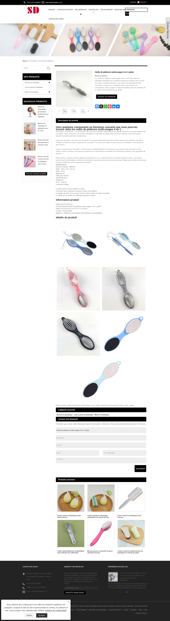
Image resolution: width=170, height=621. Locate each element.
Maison (51, 10)
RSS (140, 610)
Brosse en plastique (32, 82)
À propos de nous (65, 10)
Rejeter (29, 615)
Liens (126, 610)
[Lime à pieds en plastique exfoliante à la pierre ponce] (101, 498)
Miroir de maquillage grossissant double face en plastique (43, 111)
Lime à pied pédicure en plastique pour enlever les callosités (70, 552)
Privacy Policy (141, 613)
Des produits (81, 10)
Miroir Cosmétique (31, 92)
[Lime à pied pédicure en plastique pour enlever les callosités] (71, 533)
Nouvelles (94, 10)
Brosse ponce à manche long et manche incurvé (100, 552)
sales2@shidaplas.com (53, 2)
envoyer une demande (124, 10)
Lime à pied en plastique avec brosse (129, 516)
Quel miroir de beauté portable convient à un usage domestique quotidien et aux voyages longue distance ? (133, 575)
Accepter (42, 615)
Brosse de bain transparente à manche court (43, 142)
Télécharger (106, 10)
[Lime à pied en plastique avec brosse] (131, 498)
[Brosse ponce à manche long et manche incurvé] (101, 533)
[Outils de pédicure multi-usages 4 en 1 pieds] (64, 111)
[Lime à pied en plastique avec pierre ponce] (71, 498)
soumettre (140, 468)
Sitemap (134, 610)
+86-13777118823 (35, 583)
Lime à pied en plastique (46, 61)
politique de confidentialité (55, 611)
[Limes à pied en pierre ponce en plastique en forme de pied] (131, 533)
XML (146, 610)
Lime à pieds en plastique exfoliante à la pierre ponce (98, 516)
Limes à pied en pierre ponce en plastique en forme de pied (130, 552)
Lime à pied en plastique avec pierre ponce (69, 516)
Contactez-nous (56, 19)
